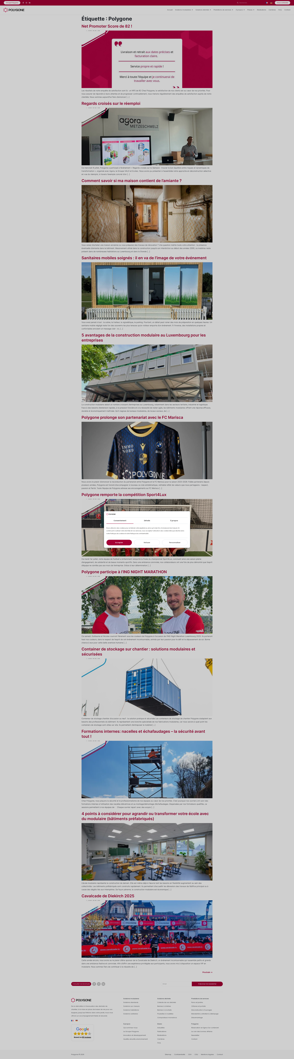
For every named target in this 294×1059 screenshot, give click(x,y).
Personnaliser (175, 542)
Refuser (147, 542)
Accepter (119, 542)
